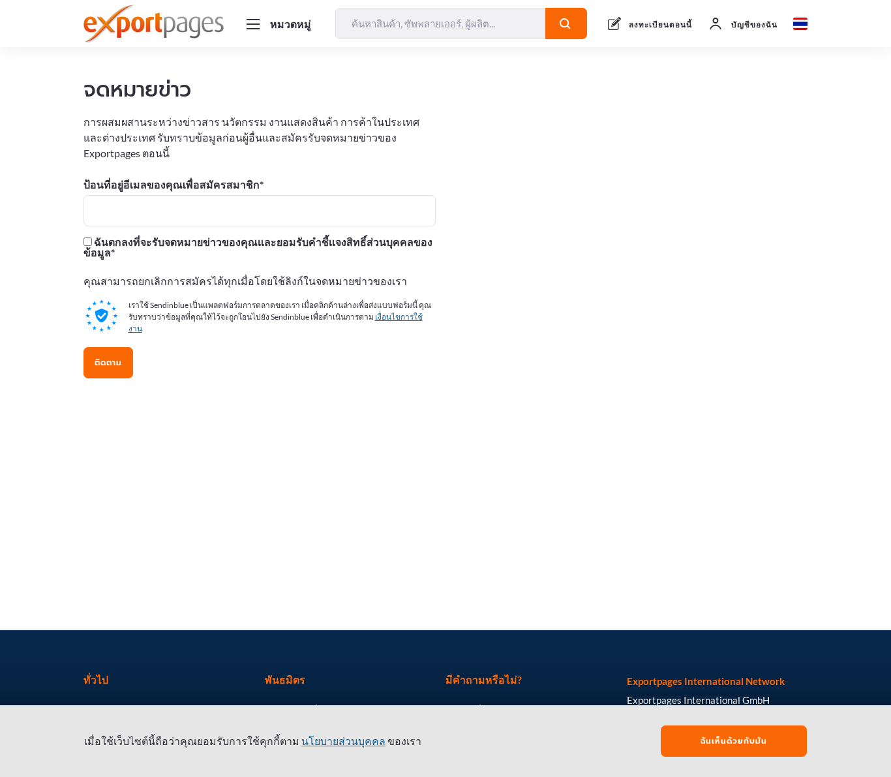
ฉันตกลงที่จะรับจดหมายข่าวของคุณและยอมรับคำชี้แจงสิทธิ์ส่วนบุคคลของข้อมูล (257, 247)
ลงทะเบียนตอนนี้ (660, 24)
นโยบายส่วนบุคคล (343, 741)
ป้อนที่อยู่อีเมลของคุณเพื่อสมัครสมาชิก (171, 184)
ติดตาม (108, 363)
